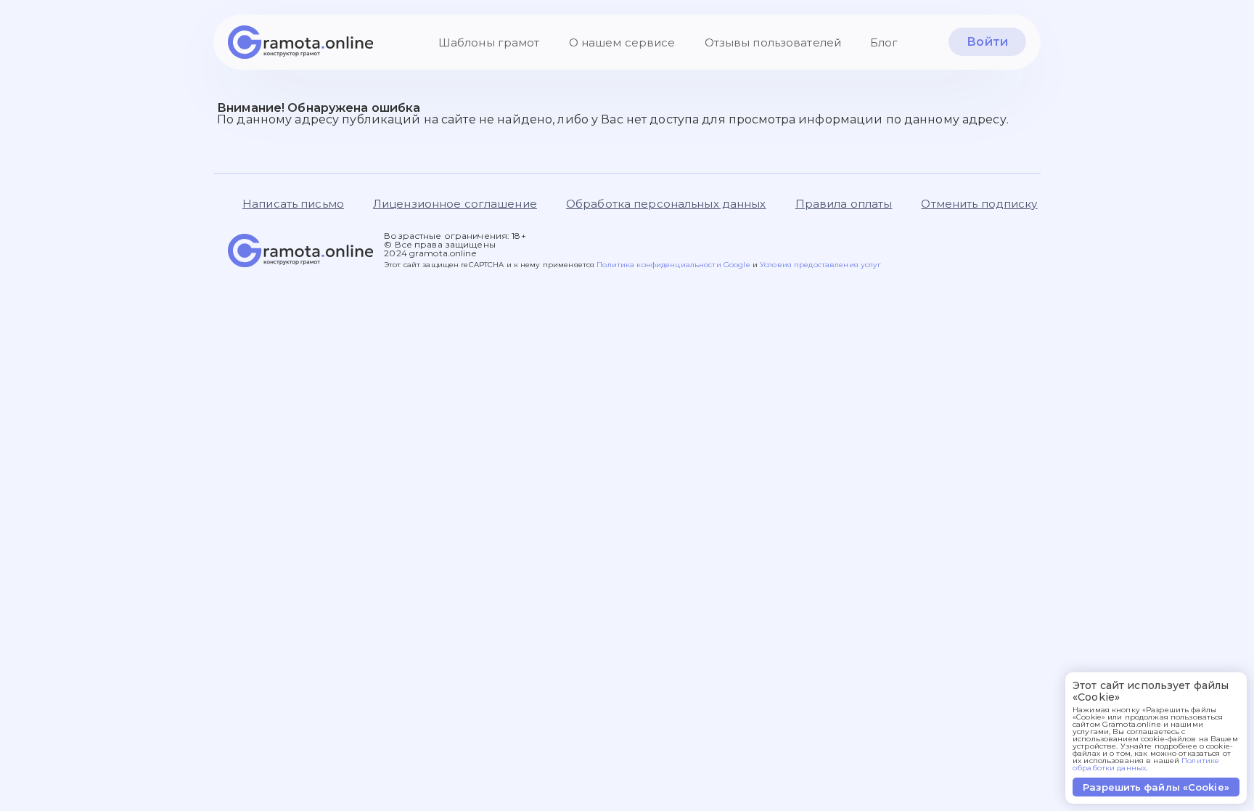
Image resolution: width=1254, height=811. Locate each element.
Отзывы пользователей (773, 42)
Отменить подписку (979, 204)
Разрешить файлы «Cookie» (1156, 787)
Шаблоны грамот (489, 42)
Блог (884, 42)
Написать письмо (293, 204)
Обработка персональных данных (666, 204)
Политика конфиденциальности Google (674, 264)
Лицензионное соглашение (455, 204)
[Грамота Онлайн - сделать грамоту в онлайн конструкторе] (300, 42)
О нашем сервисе (622, 42)
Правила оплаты (844, 204)
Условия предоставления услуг (821, 264)
